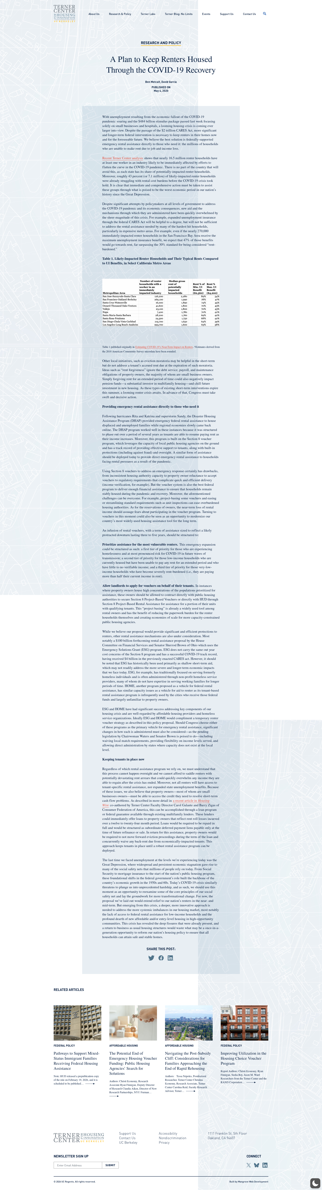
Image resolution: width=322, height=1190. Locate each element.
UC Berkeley (128, 1142)
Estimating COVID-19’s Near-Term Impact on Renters (164, 347)
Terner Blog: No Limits (179, 14)
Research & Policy (120, 14)
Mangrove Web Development (253, 1181)
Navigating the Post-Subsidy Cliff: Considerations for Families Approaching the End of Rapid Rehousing (188, 1060)
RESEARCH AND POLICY (161, 42)
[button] (315, 1183)
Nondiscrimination (172, 1138)
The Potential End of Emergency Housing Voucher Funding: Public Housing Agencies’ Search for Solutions (133, 1063)
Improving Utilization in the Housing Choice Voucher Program (243, 1058)
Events (206, 14)
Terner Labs (148, 14)
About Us (94, 14)
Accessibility (168, 1133)
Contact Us (249, 14)
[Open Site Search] (264, 13)
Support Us (226, 14)
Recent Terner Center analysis (122, 158)
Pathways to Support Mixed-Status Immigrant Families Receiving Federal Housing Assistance (76, 1060)
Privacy (164, 1142)
